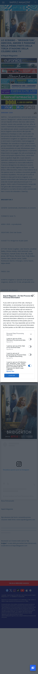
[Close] (34, 296)
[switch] (30, 339)
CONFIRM (12, 375)
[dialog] (19, 337)
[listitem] (19, 334)
